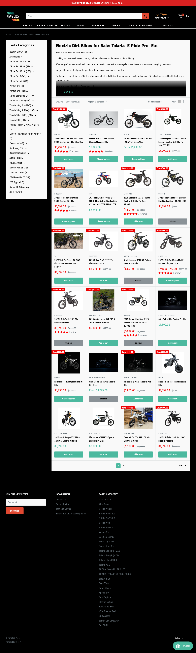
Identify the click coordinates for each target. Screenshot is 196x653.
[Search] (145, 16)
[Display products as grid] (179, 101)
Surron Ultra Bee (106, 546)
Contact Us (61, 499)
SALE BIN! (116, 25)
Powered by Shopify (13, 642)
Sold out (172, 221)
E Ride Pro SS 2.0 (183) (20, 71)
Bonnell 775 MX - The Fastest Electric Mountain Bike (101, 140)
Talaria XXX (104, 564)
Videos (80, 25)
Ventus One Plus (106, 537)
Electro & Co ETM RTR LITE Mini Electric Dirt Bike (137, 439)
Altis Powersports (166, 315)
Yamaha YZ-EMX (106, 606)
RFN (90, 194)
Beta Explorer (105, 597)
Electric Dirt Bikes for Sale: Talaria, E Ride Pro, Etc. (33, 34)
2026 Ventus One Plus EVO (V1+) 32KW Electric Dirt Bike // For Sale (68, 140)
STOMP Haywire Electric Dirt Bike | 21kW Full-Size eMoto (138, 140)
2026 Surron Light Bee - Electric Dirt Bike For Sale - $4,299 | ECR (172, 199)
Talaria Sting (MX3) (108, 560)
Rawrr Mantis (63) (18, 153)
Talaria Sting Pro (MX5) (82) (22, 105)
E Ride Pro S (104, 522)
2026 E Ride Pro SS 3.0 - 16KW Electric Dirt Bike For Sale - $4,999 (137, 201)
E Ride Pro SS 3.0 (107, 513)
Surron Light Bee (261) (20, 95)
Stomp (126, 135)
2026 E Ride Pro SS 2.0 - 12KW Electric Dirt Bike (171, 439)
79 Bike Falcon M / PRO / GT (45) (24, 125)
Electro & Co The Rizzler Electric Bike (172, 383)
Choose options (103, 159)
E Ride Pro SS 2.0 (107, 518)
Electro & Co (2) (17, 143)
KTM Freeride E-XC (107, 611)
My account (160, 17)
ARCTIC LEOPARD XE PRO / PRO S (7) (25, 136)
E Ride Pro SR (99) (18, 61)
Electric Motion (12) (18, 167)
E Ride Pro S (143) (18, 76)
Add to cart (68, 159)
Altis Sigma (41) (16, 56)
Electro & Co (163, 378)
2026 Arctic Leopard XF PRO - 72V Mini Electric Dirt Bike (67, 439)
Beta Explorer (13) (17, 162)
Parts (26, 25)
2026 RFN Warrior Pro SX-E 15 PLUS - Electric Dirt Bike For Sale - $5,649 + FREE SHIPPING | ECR (103, 201)
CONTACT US (166, 25)
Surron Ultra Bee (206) (20, 100)
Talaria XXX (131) (17, 120)
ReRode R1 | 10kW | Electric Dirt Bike (137, 383)
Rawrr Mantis (105, 588)
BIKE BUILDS (98, 25)
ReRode (57, 378)
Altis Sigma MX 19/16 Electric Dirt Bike (102, 383)
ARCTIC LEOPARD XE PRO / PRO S (115, 574)
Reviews (65, 25)
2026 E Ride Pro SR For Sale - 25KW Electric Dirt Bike (66, 199)
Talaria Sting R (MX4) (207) (22, 110)
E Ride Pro (58, 194)
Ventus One (104, 532)
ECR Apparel (104, 616)
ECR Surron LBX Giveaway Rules (71, 513)
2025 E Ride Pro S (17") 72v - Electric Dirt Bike (101, 262)
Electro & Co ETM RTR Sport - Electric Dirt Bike (101, 439)
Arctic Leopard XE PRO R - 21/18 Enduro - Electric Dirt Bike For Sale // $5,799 (172, 142)
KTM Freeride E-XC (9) (19, 177)
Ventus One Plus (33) (19, 91)
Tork (56, 256)
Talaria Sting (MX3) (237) (21, 115)
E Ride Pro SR (105, 509)
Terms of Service (63, 509)
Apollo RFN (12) (16, 158)
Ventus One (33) (17, 86)
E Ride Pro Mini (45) (18, 81)
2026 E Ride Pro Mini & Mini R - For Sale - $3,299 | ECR (171, 262)
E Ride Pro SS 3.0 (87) (19, 66)
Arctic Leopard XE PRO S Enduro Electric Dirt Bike (137, 262)
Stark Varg (104, 583)
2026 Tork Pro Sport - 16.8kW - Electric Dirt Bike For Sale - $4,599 (67, 263)
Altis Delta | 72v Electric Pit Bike (172, 319)
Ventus (57, 135)
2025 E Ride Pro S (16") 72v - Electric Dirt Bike (66, 321)
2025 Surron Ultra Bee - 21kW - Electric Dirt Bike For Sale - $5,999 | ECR (137, 322)
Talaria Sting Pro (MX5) (110, 551)
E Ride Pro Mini (106, 527)
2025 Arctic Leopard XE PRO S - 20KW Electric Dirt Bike (102, 321)
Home (8, 34)
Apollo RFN (104, 592)
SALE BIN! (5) (15, 192)
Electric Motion (106, 602)
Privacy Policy (62, 504)
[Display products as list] (184, 101)
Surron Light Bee (107, 541)
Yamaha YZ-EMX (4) (18, 172)
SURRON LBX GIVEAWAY (140, 25)
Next (181, 465)
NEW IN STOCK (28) (18, 51)
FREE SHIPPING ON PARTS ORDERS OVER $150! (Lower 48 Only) (98, 3)
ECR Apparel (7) (16, 182)
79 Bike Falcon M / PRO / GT (112, 569)
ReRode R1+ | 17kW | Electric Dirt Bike (68, 383)
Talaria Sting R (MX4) (109, 555)
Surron (161, 194)
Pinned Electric (130, 378)
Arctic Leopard (164, 135)
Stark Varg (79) (16, 148)
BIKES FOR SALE (45, 25)
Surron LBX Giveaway (19, 187)
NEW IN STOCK (106, 499)
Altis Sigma (104, 504)
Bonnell (92, 135)
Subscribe (14, 510)
